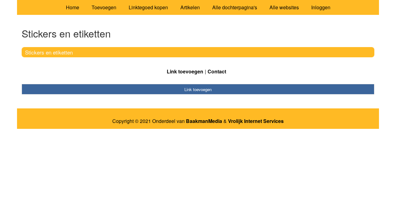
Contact (217, 71)
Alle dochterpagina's (234, 7)
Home (72, 7)
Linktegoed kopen (148, 7)
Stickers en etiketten (49, 52)
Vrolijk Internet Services (256, 121)
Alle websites (284, 7)
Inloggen (320, 7)
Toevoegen (104, 7)
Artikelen (190, 7)
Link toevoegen (185, 71)
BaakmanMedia (204, 121)
